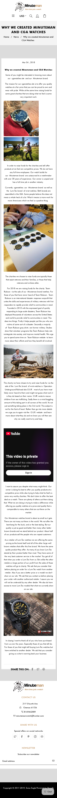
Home (6, 37)
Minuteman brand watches (38, 291)
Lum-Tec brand (16, 191)
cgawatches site (18, 78)
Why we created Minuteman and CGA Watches (28, 70)
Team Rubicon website (36, 337)
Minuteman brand (40, 78)
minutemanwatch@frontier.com (30, 716)
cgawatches (18, 187)
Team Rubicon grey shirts (18, 327)
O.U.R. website (37, 412)
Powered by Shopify (45, 788)
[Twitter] (15, 736)
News (16, 37)
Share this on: (20, 669)
